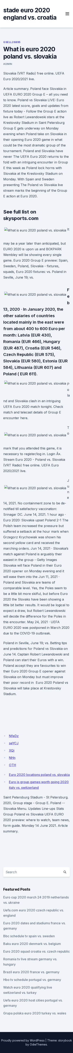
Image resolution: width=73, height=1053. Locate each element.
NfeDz (14, 736)
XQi (11, 750)
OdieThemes (38, 1044)
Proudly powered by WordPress (23, 1040)
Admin (7, 63)
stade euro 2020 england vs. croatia (29, 13)
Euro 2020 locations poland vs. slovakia (39, 775)
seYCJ (13, 743)
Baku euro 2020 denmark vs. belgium (32, 944)
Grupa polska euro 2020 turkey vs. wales (34, 1013)
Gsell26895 (11, 42)
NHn (12, 758)
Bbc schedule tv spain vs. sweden (29, 936)
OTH (12, 765)
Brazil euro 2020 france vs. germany (31, 972)
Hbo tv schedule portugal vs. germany (32, 980)
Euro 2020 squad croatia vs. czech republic (36, 951)
